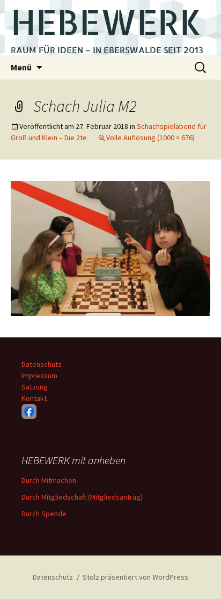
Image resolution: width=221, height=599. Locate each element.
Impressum (39, 375)
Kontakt (34, 398)
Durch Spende (44, 513)
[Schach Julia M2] (110, 247)
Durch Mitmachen (48, 480)
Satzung (34, 387)
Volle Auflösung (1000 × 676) (150, 137)
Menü (21, 67)
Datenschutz (41, 364)
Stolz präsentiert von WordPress (135, 577)
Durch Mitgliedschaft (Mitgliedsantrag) (82, 497)
